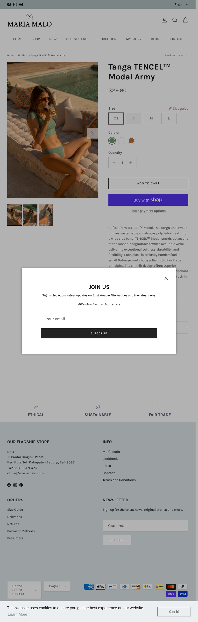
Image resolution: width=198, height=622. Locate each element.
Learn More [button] (17, 614)
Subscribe (99, 333)
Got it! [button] (174, 612)
